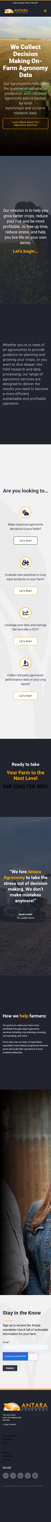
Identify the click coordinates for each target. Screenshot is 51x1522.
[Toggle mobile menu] (45, 10)
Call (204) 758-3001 (25, 786)
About (6, 1452)
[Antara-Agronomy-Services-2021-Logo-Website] (25, 1403)
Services (7, 1439)
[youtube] (35, 1476)
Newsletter (8, 1456)
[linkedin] (20, 1476)
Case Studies (9, 1435)
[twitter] (6, 1476)
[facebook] (13, 1476)
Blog (5, 1442)
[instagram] (28, 1476)
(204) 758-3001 (31, 3)
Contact (7, 1459)
